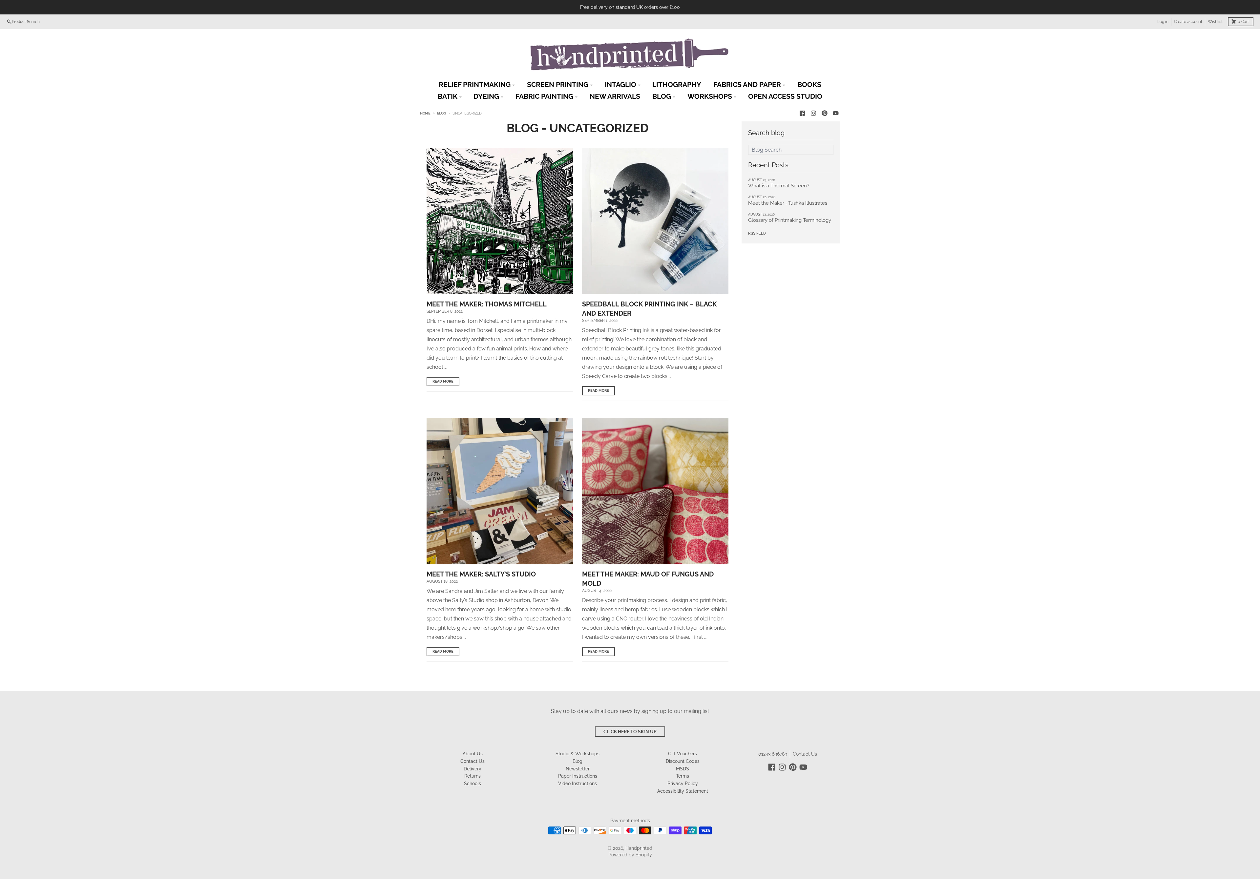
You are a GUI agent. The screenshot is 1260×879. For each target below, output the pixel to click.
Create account (1188, 21)
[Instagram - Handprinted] (813, 113)
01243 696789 (772, 754)
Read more (442, 381)
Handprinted (638, 848)
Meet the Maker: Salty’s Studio (481, 574)
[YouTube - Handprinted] (835, 113)
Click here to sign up (630, 731)
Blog (441, 113)
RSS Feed (757, 233)
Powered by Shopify (630, 854)
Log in (1162, 21)
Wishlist (1215, 21)
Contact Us (805, 754)
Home (425, 113)
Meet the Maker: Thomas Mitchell (487, 304)
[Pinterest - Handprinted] (824, 113)
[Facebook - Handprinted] (802, 113)
